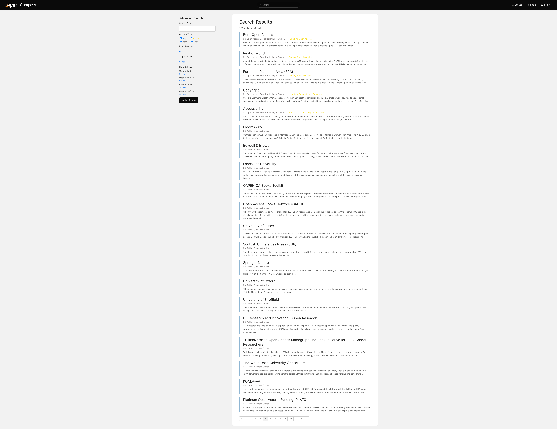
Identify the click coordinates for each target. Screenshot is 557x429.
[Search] (260, 5)
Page (185, 38)
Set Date (182, 74)
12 (302, 418)
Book (185, 42)
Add (183, 51)
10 (290, 418)
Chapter (197, 38)
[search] (278, 5)
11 (296, 418)
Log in (547, 4)
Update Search (189, 100)
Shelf (195, 42)
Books (533, 4)
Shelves (518, 4)
